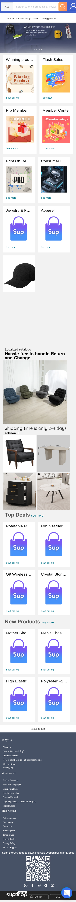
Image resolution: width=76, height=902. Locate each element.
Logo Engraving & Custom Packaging (19, 801)
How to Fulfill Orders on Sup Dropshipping (22, 760)
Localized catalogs (35, 353)
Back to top (38, 728)
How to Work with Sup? (13, 751)
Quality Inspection (11, 793)
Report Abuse (9, 806)
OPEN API (8, 768)
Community (8, 822)
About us (7, 747)
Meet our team (9, 764)
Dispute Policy (9, 839)
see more (43, 515)
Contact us (7, 826)
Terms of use (8, 835)
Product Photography (12, 784)
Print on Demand (10, 797)
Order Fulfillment (10, 789)
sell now (11, 433)
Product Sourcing (10, 780)
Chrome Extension (11, 755)
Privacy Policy (9, 843)
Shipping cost (9, 830)
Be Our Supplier (10, 847)
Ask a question (9, 818)
